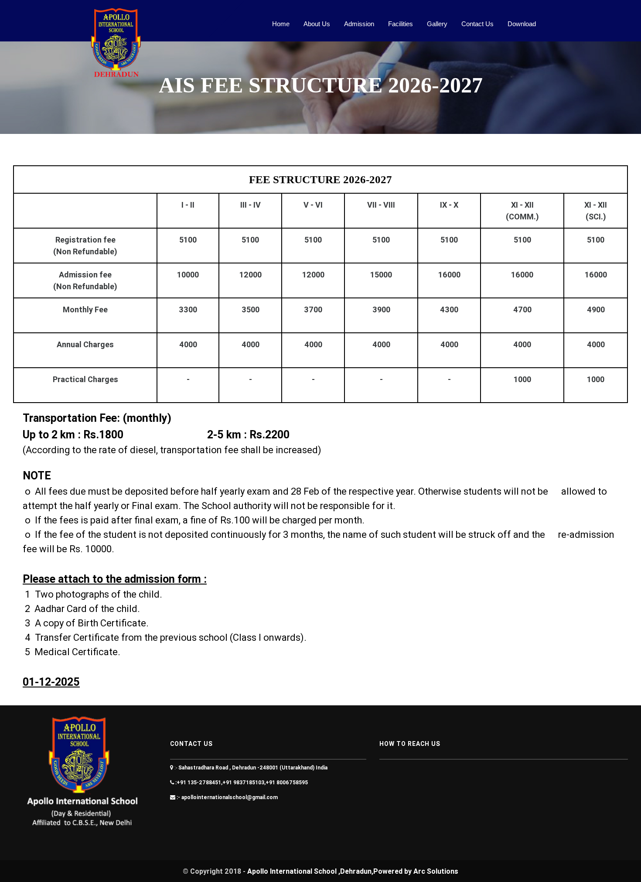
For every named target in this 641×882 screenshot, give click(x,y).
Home (281, 23)
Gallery (437, 23)
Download (522, 23)
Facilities (400, 23)
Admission (359, 23)
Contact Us (477, 23)
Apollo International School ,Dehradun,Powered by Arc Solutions (352, 871)
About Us (316, 23)
